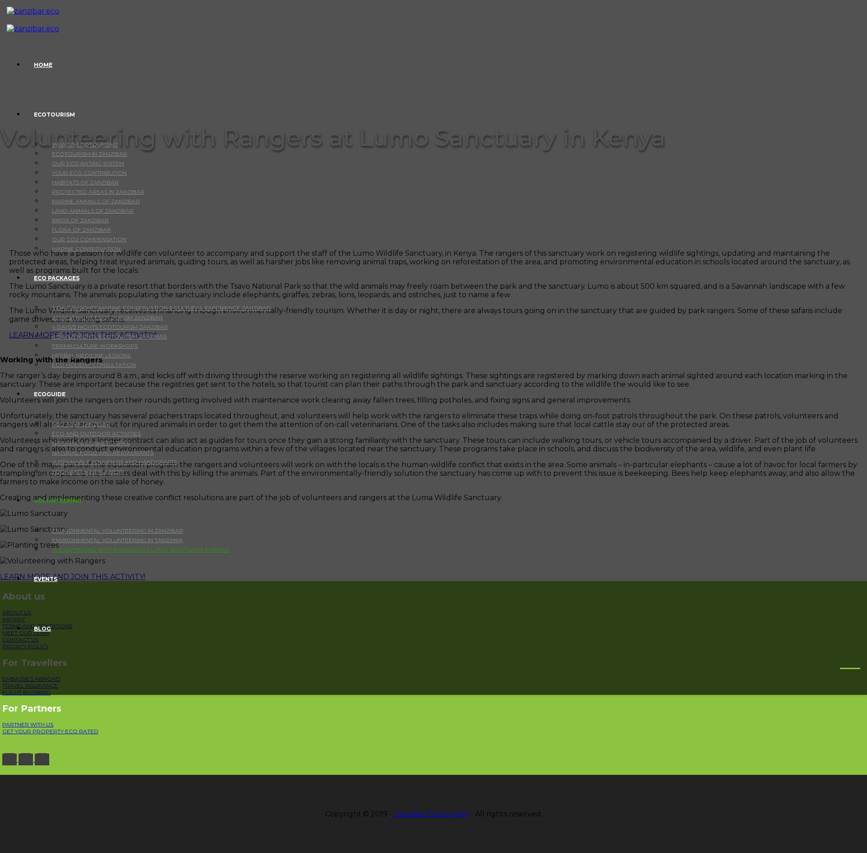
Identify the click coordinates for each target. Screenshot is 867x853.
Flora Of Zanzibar (81, 229)
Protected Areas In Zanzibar (98, 191)
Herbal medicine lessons (91, 355)
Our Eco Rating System (88, 163)
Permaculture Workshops (95, 345)
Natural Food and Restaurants (103, 452)
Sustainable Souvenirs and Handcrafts (114, 462)
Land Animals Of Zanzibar (93, 210)
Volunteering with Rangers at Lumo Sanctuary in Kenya (140, 549)
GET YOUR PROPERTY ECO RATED (50, 731)
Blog (42, 628)
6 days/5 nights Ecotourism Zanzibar (109, 336)
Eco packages (56, 278)
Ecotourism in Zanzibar (89, 153)
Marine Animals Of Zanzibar (96, 201)
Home (43, 64)
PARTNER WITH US (27, 724)
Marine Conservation (86, 248)
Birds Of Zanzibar (80, 220)
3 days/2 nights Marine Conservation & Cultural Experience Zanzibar (161, 308)
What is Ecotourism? (85, 144)
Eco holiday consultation (94, 364)
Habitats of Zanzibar (85, 182)
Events (45, 579)
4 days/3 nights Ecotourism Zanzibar (110, 326)
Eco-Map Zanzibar (81, 424)
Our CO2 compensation (89, 239)
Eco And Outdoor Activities (96, 433)
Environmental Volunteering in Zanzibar (117, 530)
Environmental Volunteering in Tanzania (117, 540)
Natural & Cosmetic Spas (91, 443)
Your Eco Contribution (89, 172)
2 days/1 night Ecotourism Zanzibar (107, 317)
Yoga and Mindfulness (87, 471)
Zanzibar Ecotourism (431, 814)
